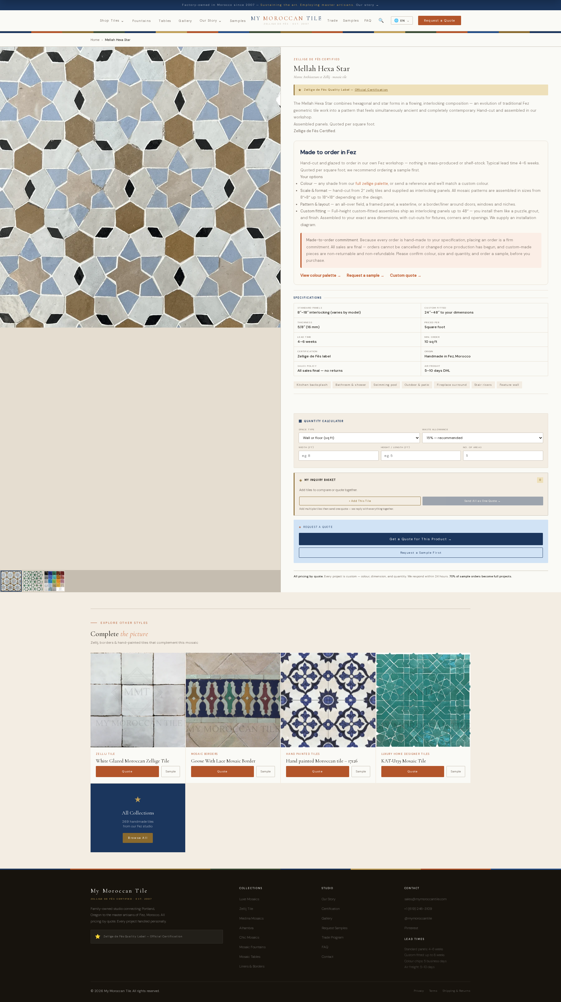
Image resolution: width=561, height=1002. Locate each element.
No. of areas (472, 447)
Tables (165, 21)
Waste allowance (435, 429)
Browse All (138, 838)
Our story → (367, 5)
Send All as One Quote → (483, 501)
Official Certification (371, 90)
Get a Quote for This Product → (421, 539)
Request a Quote (439, 20)
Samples (238, 21)
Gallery (185, 21)
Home (95, 40)
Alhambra (246, 928)
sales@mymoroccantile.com (425, 899)
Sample (171, 771)
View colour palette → (320, 275)
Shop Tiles (112, 20)
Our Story (211, 20)
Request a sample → (365, 275)
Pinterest (411, 928)
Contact (327, 956)
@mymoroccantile (418, 918)
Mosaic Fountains (252, 947)
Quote (127, 771)
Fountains (141, 21)
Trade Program (332, 937)
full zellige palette (372, 183)
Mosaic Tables (249, 956)
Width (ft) (306, 447)
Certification (331, 908)
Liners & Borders (251, 966)
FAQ (367, 20)
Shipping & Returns (456, 991)
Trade (332, 20)
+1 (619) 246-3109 (418, 908)
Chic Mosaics (249, 937)
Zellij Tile (246, 908)
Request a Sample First (421, 553)
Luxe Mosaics (249, 899)
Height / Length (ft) (395, 447)
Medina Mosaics (251, 918)
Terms (433, 991)
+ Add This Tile (360, 501)
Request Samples (334, 928)
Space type (306, 429)
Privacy (419, 991)
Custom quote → (405, 275)
